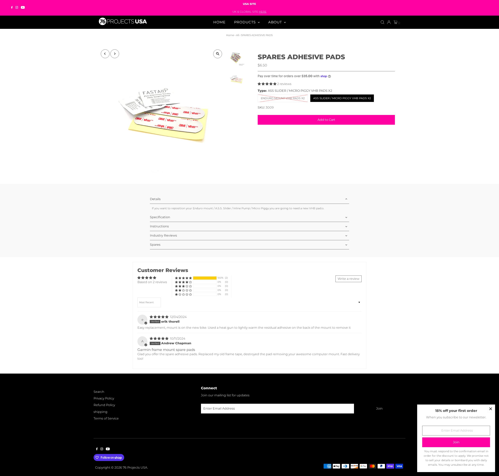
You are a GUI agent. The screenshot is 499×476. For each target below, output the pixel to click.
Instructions (159, 226)
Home (219, 22)
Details (155, 199)
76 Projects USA (135, 467)
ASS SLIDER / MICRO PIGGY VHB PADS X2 (342, 98)
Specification (160, 217)
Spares (155, 244)
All (237, 35)
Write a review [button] (348, 279)
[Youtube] (23, 7)
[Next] (114, 53)
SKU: (261, 107)
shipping (100, 412)
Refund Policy (104, 405)
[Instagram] (16, 7)
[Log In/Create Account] (389, 22)
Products (245, 22)
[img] (159, 317)
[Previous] (105, 53)
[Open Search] (382, 22)
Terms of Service (106, 418)
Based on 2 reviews (152, 282)
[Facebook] (12, 7)
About (275, 22)
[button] (267, 84)
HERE (262, 11)
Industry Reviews (163, 235)
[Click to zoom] (217, 53)
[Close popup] (490, 409)
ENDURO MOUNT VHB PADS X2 (283, 98)
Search (99, 392)
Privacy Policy (104, 398)
